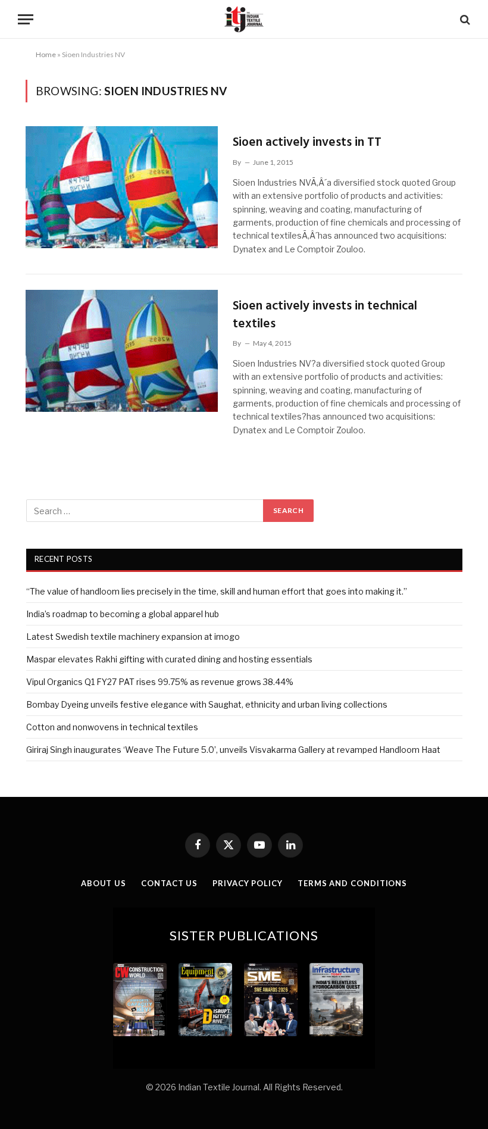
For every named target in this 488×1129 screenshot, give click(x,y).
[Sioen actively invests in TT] (122, 187)
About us (103, 883)
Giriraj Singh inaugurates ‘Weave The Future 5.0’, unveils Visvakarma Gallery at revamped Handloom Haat (233, 750)
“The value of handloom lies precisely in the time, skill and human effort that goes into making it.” (216, 591)
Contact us (169, 883)
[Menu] (25, 19)
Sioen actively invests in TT (307, 142)
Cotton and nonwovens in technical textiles (112, 727)
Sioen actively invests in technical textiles (325, 315)
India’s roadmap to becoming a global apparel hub (122, 614)
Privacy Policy (247, 883)
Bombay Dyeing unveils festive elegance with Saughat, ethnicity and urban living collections (206, 704)
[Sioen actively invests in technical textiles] (122, 351)
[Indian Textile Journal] (244, 19)
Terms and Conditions (352, 883)
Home (46, 54)
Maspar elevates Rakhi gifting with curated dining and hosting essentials (169, 659)
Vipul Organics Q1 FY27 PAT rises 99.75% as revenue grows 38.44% (159, 682)
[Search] (464, 19)
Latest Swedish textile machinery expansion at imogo (133, 636)
